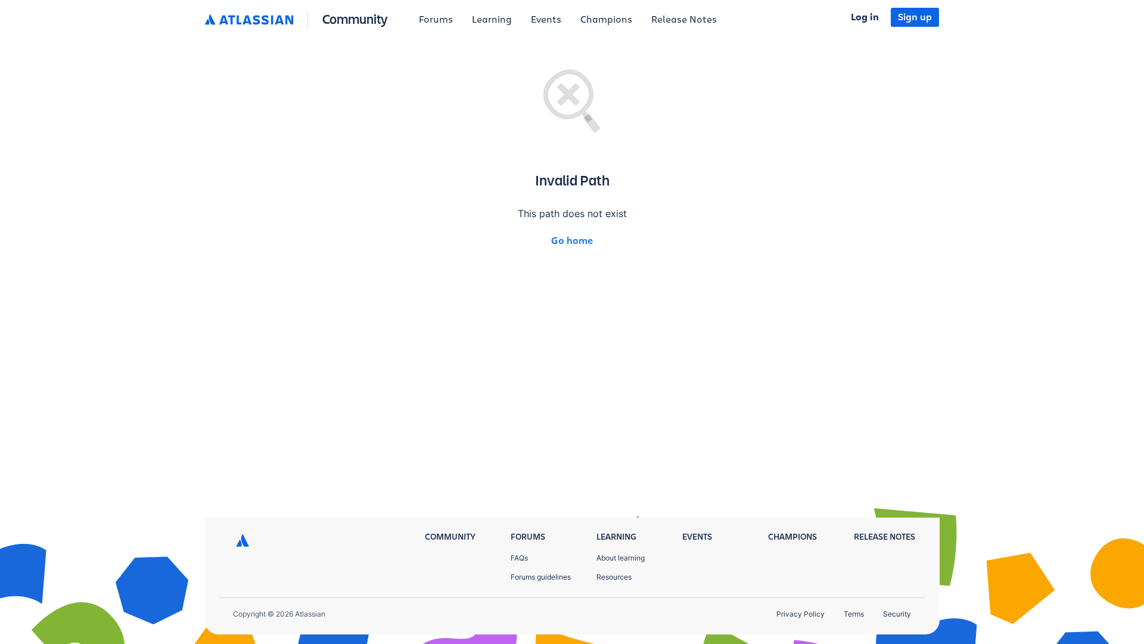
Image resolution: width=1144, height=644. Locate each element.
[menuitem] (436, 20)
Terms (854, 613)
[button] (299, 20)
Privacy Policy (800, 613)
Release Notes (684, 20)
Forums (436, 20)
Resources (614, 576)
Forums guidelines (541, 576)
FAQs (519, 557)
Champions (606, 20)
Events (546, 20)
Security (897, 613)
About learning (620, 557)
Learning (492, 20)
